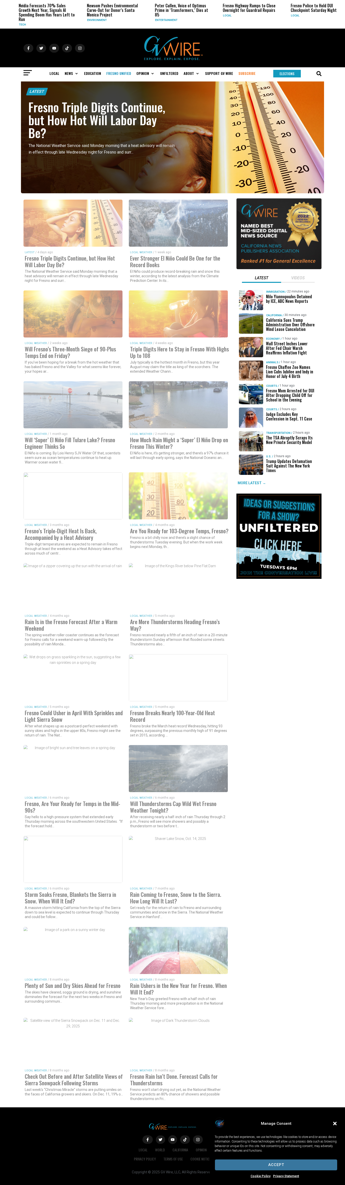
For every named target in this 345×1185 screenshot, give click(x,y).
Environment (82, 20)
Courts (271, 386)
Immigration (275, 291)
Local (213, 15)
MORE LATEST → (252, 483)
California (274, 315)
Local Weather (141, 252)
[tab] (261, 278)
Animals (272, 362)
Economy (273, 339)
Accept (276, 1164)
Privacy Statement (286, 1176)
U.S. (268, 456)
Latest (37, 91)
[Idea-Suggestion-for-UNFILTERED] (279, 578)
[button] (334, 1123)
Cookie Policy (260, 1176)
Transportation (278, 433)
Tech (8, 24)
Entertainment (152, 20)
